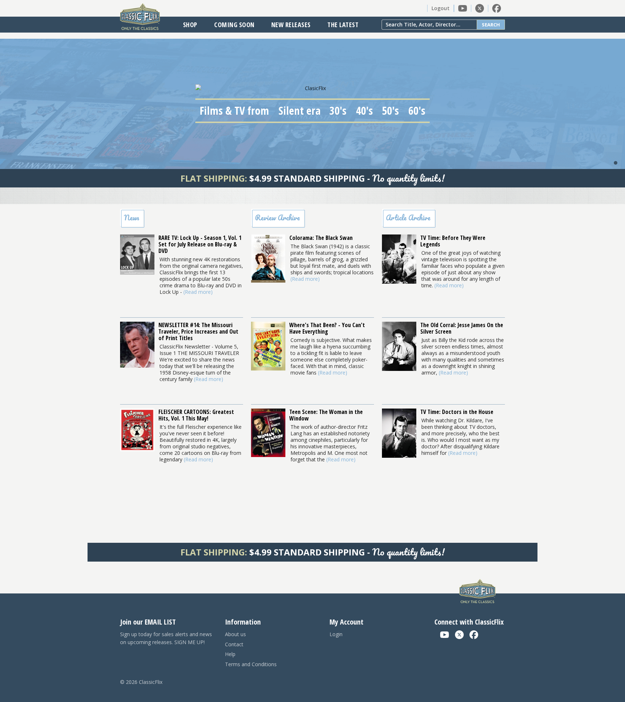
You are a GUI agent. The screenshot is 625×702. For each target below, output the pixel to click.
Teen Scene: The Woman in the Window (326, 415)
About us (235, 634)
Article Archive (408, 217)
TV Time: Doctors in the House (456, 412)
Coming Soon (234, 24)
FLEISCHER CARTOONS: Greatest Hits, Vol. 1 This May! (196, 415)
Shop (190, 24)
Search (491, 24)
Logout (440, 8)
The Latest (342, 24)
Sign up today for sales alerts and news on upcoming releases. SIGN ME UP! (166, 638)
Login (336, 634)
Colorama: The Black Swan (321, 238)
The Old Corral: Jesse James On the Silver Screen (461, 328)
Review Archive (277, 217)
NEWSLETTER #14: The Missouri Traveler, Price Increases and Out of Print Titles (198, 331)
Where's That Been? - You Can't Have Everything (327, 328)
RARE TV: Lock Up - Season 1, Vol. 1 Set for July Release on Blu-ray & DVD (199, 244)
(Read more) (198, 291)
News (131, 217)
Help (230, 654)
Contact (234, 644)
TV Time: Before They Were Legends (452, 241)
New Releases (291, 24)
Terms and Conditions (251, 664)
